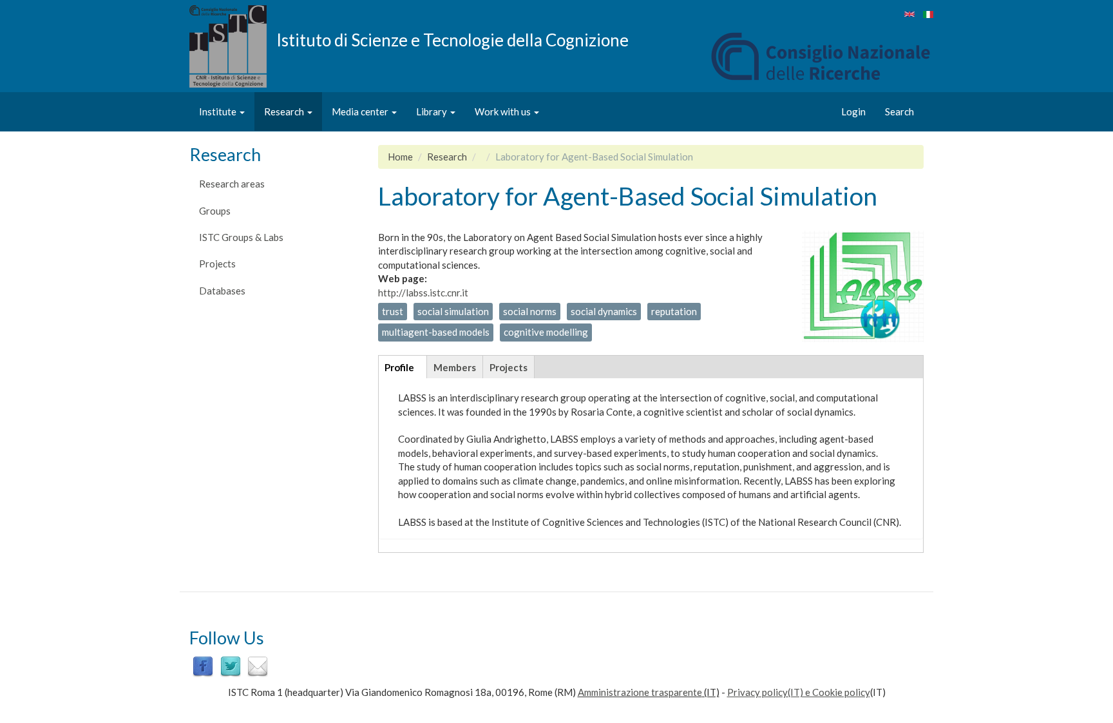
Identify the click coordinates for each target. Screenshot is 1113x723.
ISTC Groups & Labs (241, 237)
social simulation (453, 311)
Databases (222, 290)
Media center (361, 111)
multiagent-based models (436, 332)
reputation (674, 311)
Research (285, 111)
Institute (218, 111)
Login (853, 111)
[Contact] (257, 665)
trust (392, 311)
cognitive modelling (546, 332)
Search (899, 111)
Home (400, 156)
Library (432, 111)
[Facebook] (203, 665)
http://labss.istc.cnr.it (423, 292)
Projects (217, 263)
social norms (529, 311)
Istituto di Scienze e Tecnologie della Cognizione (452, 39)
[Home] (232, 46)
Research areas (232, 183)
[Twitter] (230, 665)
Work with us (504, 111)
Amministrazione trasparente (640, 692)
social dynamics (604, 311)
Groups (215, 211)
